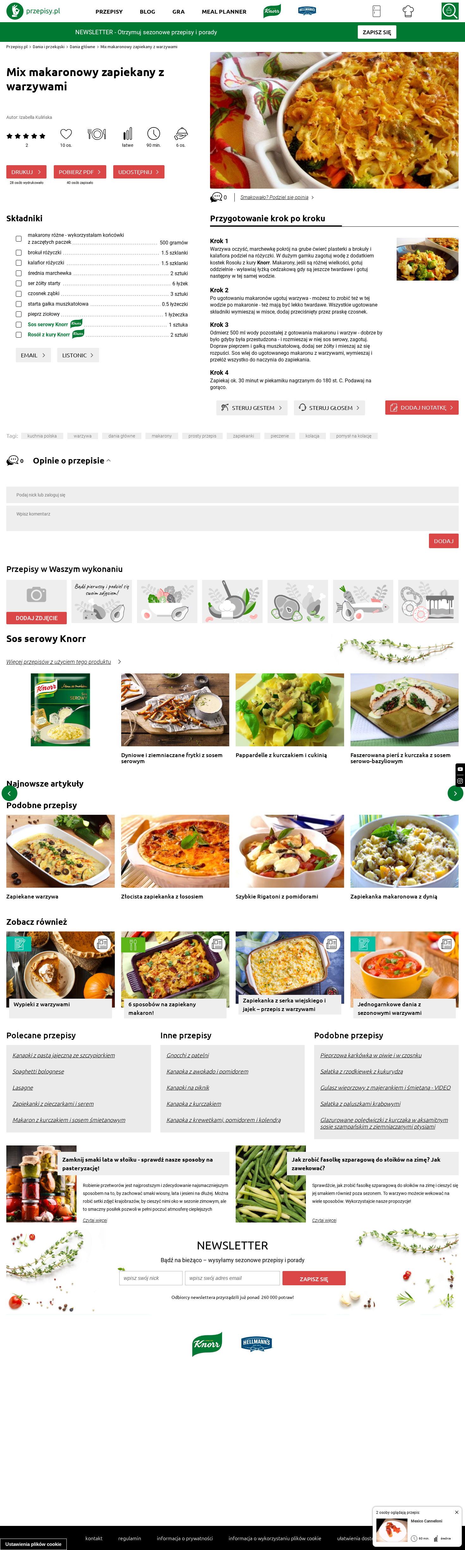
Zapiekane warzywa (32, 896)
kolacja (312, 435)
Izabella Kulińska (35, 117)
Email (30, 355)
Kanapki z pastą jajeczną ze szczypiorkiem (63, 1055)
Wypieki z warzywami (42, 1004)
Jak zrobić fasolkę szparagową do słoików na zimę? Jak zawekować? (366, 1163)
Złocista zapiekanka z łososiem (162, 896)
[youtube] (460, 769)
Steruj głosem (331, 407)
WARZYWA (83, 435)
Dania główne (82, 46)
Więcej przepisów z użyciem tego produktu (58, 662)
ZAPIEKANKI (243, 435)
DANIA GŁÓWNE (121, 435)
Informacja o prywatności (185, 1537)
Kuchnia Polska (42, 435)
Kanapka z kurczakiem (193, 1103)
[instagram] (460, 781)
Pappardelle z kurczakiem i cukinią (281, 755)
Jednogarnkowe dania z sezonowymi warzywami (390, 1008)
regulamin (129, 1537)
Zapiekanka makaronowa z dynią (393, 896)
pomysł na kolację (353, 435)
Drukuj (22, 171)
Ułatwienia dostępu (358, 1537)
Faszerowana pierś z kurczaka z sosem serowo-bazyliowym (400, 758)
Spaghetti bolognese (38, 1071)
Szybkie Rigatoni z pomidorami (277, 896)
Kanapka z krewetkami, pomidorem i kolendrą (223, 1119)
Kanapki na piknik (187, 1087)
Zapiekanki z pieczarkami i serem (53, 1103)
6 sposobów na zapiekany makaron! (162, 1008)
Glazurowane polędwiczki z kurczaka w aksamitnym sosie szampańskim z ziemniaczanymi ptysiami (384, 1123)
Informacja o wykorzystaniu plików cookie (275, 1537)
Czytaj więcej (95, 1220)
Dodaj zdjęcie (37, 618)
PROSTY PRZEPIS (202, 435)
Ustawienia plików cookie (33, 1544)
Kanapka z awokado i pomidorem (207, 1071)
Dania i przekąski (49, 46)
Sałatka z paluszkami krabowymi (360, 1103)
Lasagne (22, 1087)
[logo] (33, 11)
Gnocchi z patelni (187, 1055)
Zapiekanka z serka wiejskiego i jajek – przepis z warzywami (284, 1004)
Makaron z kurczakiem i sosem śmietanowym (68, 1119)
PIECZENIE (280, 435)
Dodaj (444, 540)
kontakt (93, 1537)
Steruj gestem (253, 407)
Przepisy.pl (17, 46)
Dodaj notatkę (423, 407)
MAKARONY (162, 435)
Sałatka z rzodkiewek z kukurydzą (361, 1071)
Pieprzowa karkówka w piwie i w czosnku (370, 1055)
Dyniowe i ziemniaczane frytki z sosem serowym (172, 758)
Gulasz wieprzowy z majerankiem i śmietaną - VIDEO (385, 1087)
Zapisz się (314, 1278)
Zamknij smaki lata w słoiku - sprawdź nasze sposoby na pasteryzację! (137, 1163)
